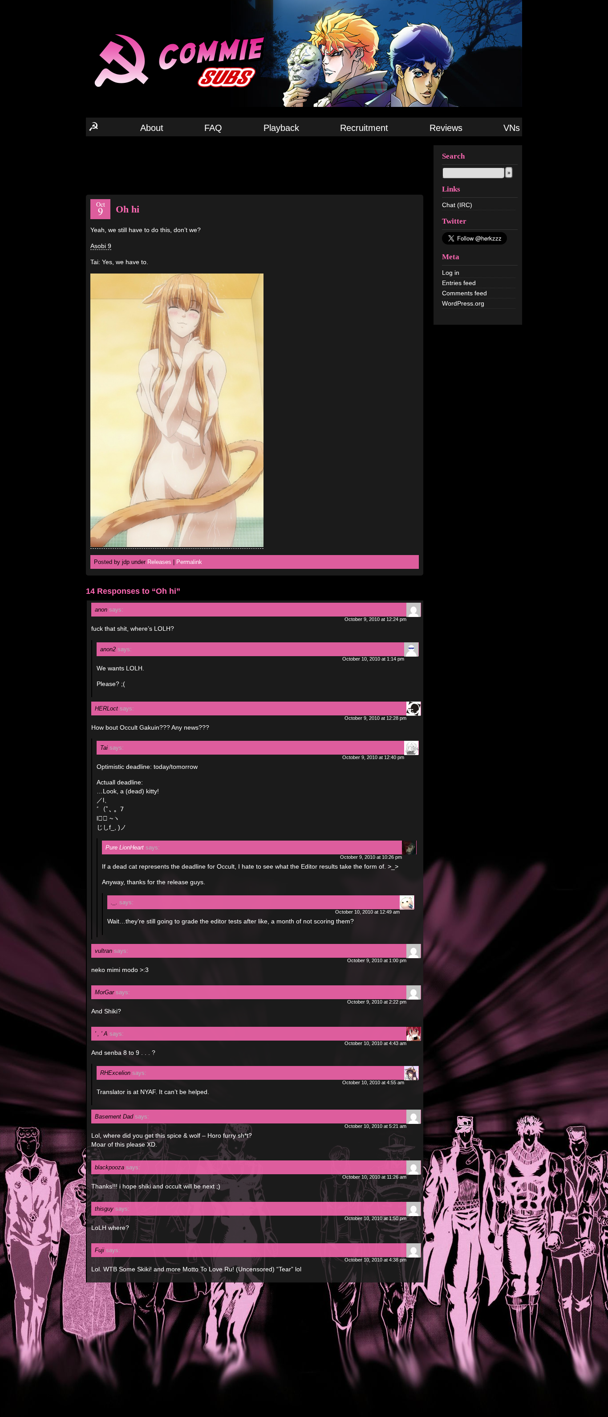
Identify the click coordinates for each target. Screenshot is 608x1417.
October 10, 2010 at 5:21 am (375, 1126)
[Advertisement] (255, 165)
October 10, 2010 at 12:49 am (367, 912)
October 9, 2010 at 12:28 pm (375, 718)
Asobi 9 (100, 245)
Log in (450, 272)
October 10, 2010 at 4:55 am (373, 1082)
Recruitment (364, 128)
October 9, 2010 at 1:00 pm (376, 960)
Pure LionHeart (124, 847)
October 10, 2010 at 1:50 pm (375, 1218)
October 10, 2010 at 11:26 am (374, 1177)
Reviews (446, 128)
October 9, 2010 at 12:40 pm (373, 757)
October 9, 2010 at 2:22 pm (376, 1002)
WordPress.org (463, 303)
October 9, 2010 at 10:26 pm (371, 857)
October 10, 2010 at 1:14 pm (373, 659)
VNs (511, 128)
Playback (281, 128)
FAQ (213, 128)
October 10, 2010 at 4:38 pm (375, 1259)
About (151, 128)
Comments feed (464, 293)
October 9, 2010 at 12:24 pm (375, 619)
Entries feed (459, 282)
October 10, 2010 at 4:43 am (375, 1043)
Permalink (189, 562)
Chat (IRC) (457, 204)
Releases (159, 562)
